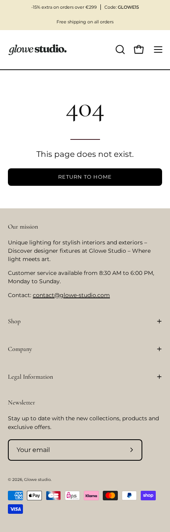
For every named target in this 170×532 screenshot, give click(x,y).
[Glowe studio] (37, 49)
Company (20, 349)
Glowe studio (37, 479)
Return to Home (84, 177)
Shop (14, 321)
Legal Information (30, 377)
